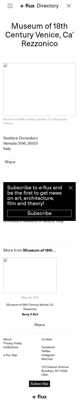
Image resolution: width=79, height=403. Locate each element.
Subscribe (39, 213)
